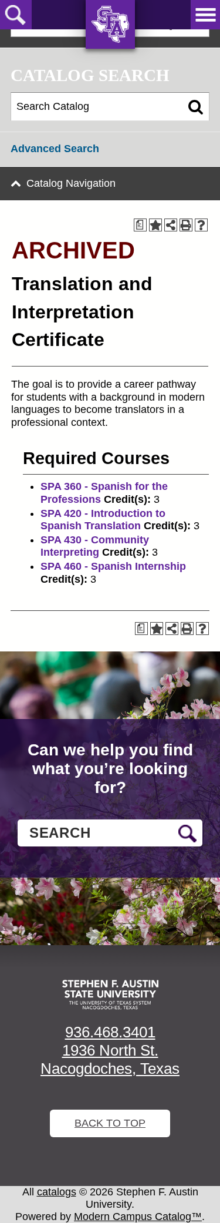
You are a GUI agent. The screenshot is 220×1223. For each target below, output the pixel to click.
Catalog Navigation (71, 183)
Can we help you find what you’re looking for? (110, 769)
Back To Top (110, 1123)
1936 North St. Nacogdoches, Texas (110, 1059)
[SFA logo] (110, 995)
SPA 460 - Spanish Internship (113, 566)
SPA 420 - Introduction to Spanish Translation (102, 520)
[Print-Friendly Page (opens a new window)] (186, 225)
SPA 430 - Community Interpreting (94, 546)
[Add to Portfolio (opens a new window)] (155, 225)
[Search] (195, 107)
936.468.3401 (110, 1032)
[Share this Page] (170, 225)
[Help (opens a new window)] (201, 225)
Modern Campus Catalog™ (138, 1216)
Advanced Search (55, 148)
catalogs (56, 1192)
